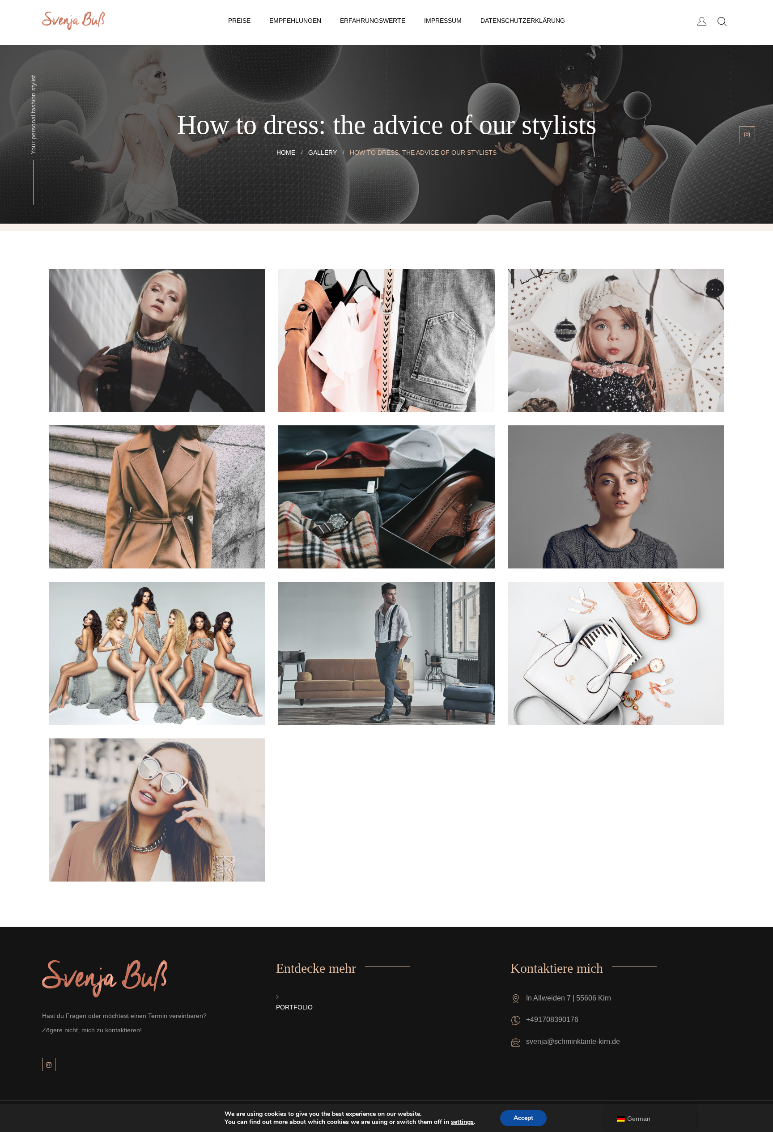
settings (462, 1122)
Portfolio (294, 1007)
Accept (523, 1118)
